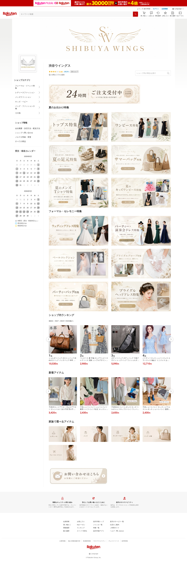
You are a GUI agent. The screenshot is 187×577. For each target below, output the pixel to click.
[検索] (135, 14)
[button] (178, 8)
